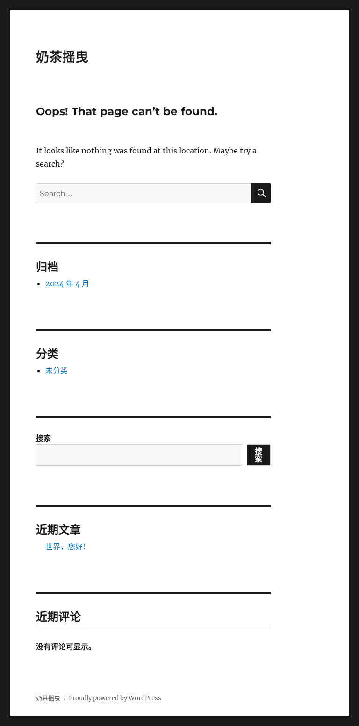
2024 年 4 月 (67, 283)
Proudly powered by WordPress (115, 698)
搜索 (43, 438)
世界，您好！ (67, 546)
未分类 (56, 370)
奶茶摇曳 (62, 57)
